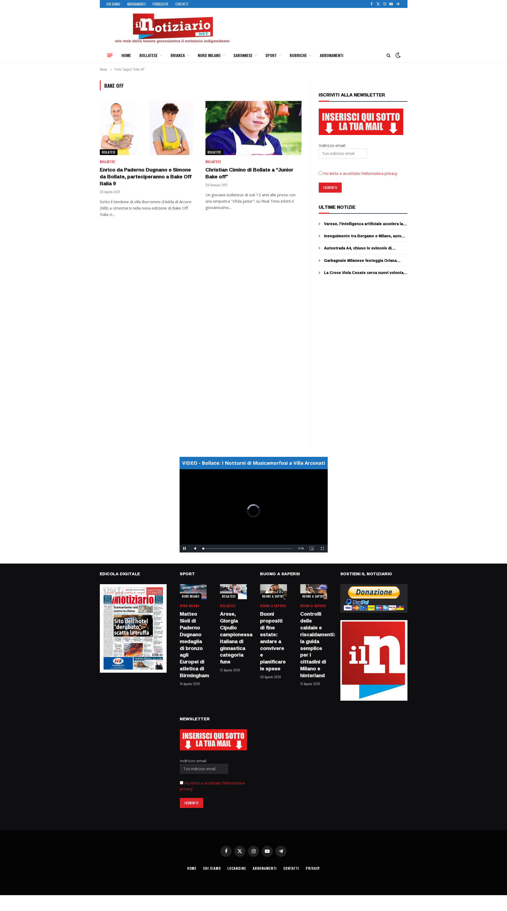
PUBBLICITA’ (160, 4)
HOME (126, 55)
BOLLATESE (148, 55)
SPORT (271, 55)
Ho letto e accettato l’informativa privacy (360, 173)
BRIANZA (178, 55)
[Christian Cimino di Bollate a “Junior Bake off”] (253, 128)
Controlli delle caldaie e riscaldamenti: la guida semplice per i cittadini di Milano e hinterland (313, 645)
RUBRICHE (298, 55)
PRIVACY (313, 868)
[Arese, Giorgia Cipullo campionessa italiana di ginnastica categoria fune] (233, 591)
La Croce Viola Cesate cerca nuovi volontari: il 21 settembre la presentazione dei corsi (365, 272)
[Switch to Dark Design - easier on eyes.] (397, 55)
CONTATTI (181, 4)
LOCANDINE (236, 868)
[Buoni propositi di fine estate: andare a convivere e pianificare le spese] (273, 591)
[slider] (247, 548)
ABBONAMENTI (136, 4)
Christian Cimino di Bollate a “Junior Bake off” (249, 173)
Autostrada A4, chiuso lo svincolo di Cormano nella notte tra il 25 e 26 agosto (362, 248)
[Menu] (109, 55)
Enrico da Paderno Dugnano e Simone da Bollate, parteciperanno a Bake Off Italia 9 (145, 176)
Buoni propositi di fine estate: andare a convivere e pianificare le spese (273, 641)
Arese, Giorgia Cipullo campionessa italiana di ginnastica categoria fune (233, 638)
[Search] (389, 55)
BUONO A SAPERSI (273, 596)
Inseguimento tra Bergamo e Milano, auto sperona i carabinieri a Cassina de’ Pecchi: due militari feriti (364, 236)
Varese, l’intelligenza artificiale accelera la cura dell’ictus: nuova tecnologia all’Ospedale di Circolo (363, 223)
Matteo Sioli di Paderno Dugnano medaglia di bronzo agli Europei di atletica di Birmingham (193, 645)
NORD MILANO (209, 55)
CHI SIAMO (113, 4)
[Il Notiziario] (171, 28)
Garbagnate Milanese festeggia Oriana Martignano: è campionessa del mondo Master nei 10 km (360, 260)
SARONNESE (242, 55)
